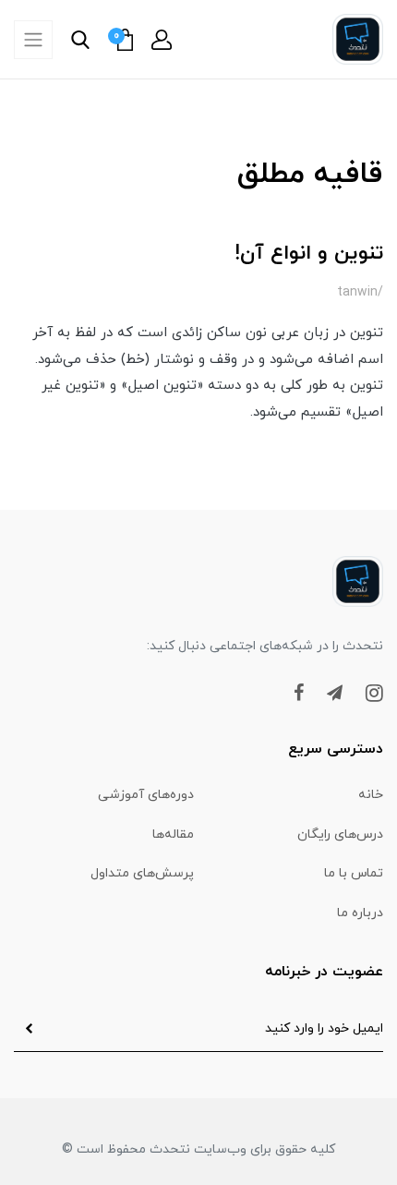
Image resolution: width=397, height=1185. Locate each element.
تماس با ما (353, 873)
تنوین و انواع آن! (309, 253)
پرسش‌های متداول (142, 873)
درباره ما (360, 913)
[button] (161, 39)
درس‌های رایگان (340, 834)
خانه (370, 795)
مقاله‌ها (173, 834)
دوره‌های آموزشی (146, 795)
